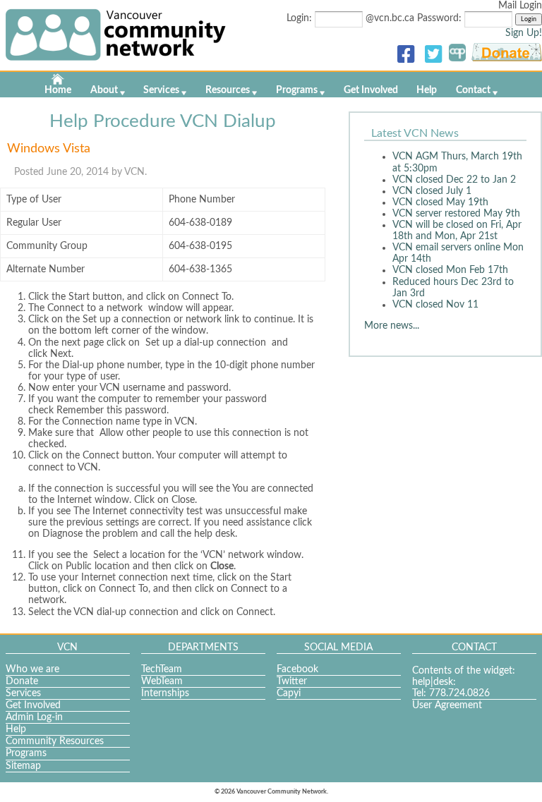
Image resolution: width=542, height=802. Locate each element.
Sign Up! (523, 33)
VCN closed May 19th (440, 202)
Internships (165, 693)
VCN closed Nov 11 (435, 305)
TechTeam (161, 669)
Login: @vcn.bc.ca (352, 18)
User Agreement (447, 705)
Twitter (292, 681)
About (104, 90)
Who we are (32, 669)
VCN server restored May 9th (456, 214)
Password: (440, 18)
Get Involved (371, 90)
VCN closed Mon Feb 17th (450, 270)
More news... (391, 326)
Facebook (297, 669)
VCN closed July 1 (431, 191)
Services (161, 90)
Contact (473, 90)
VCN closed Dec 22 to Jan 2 (454, 180)
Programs (297, 90)
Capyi (289, 693)
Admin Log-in (34, 717)
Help (426, 90)
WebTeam (162, 681)
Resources (227, 90)
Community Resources (55, 741)
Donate (22, 681)
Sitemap (23, 766)
